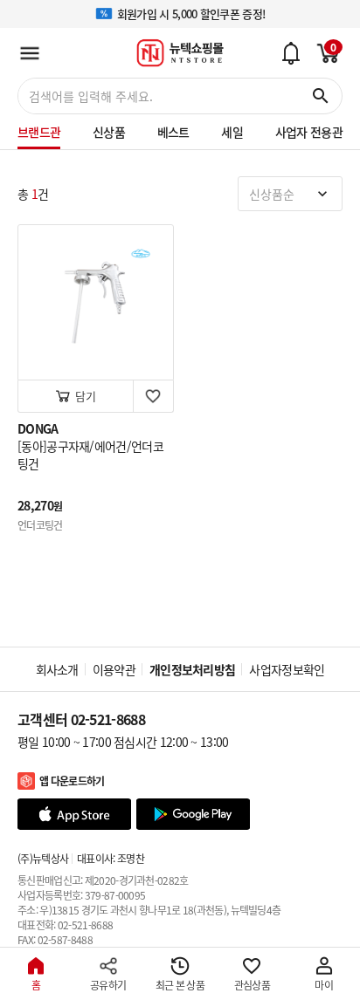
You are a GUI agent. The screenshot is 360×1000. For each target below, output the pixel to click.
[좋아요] (153, 396)
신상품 (109, 131)
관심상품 (252, 985)
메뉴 (29, 53)
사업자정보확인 (286, 669)
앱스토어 (74, 814)
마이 (324, 985)
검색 (320, 96)
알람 (290, 52)
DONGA (38, 428)
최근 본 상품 (180, 985)
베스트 (173, 131)
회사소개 (57, 669)
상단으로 (322, 893)
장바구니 (325, 47)
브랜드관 (38, 131)
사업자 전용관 (309, 131)
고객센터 (81, 719)
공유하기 (108, 985)
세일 (232, 131)
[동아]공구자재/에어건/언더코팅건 (90, 454)
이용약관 (114, 669)
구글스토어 (193, 814)
